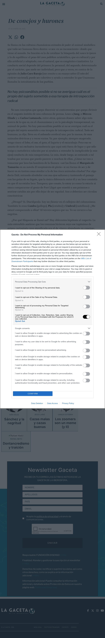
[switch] (86, 287)
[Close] (99, 234)
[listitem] (52, 281)
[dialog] (52, 319)
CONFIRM (33, 394)
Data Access (52, 403)
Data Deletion (37, 403)
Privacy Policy (68, 403)
